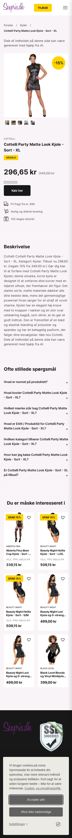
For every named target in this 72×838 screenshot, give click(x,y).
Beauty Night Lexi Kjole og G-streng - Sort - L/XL (53, 615)
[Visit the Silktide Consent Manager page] (58, 824)
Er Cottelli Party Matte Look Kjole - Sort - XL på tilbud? (36, 472)
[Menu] (65, 7)
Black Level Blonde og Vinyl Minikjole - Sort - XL (53, 676)
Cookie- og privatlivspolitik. (43, 788)
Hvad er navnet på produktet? (26, 382)
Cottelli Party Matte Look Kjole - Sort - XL (30, 30)
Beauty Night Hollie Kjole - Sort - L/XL (52, 552)
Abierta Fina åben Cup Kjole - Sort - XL (17, 554)
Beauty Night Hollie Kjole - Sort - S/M (18, 613)
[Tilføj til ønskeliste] (28, 517)
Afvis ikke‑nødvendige (36, 812)
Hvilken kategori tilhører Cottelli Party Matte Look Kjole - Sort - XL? (36, 441)
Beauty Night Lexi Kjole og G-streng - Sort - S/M (18, 676)
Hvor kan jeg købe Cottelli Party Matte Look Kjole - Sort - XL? (36, 457)
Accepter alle (36, 799)
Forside (8, 25)
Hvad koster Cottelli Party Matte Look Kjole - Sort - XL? (35, 395)
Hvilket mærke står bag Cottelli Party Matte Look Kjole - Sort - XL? (35, 410)
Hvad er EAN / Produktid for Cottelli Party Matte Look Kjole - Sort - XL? (34, 426)
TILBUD (43, 7)
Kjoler (23, 25)
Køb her (17, 190)
